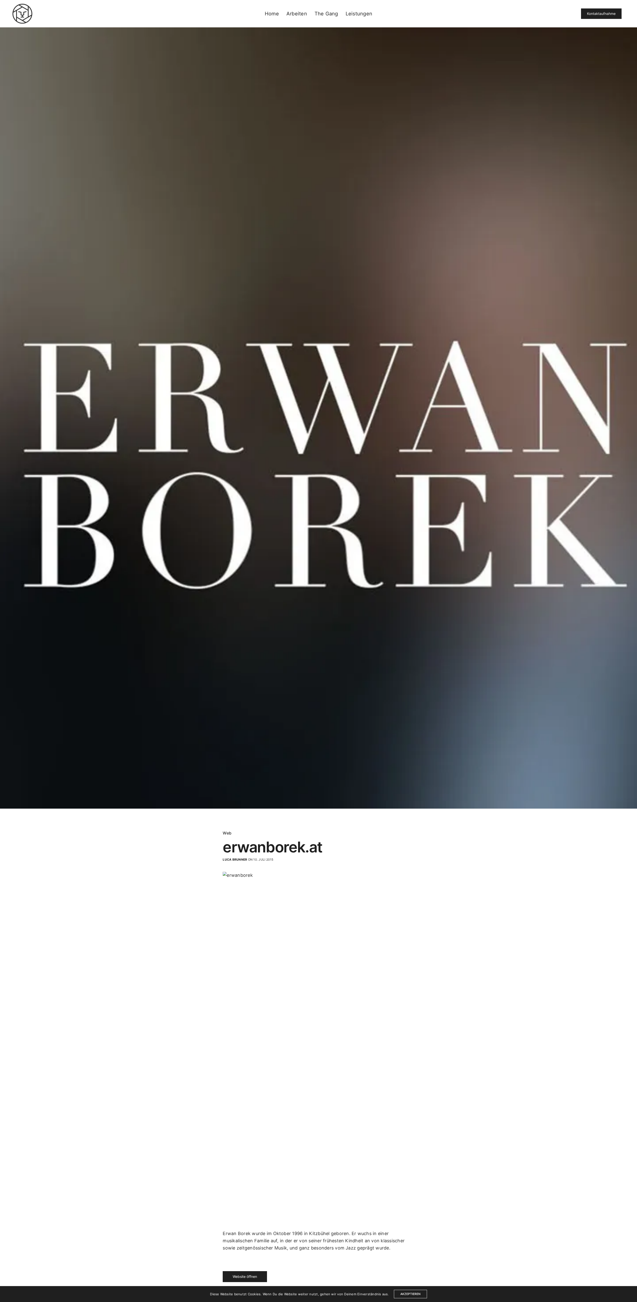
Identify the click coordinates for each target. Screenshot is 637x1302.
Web (227, 833)
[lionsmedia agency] (22, 14)
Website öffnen (245, 1276)
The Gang (326, 14)
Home (272, 14)
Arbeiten (296, 14)
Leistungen (359, 14)
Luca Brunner (235, 859)
